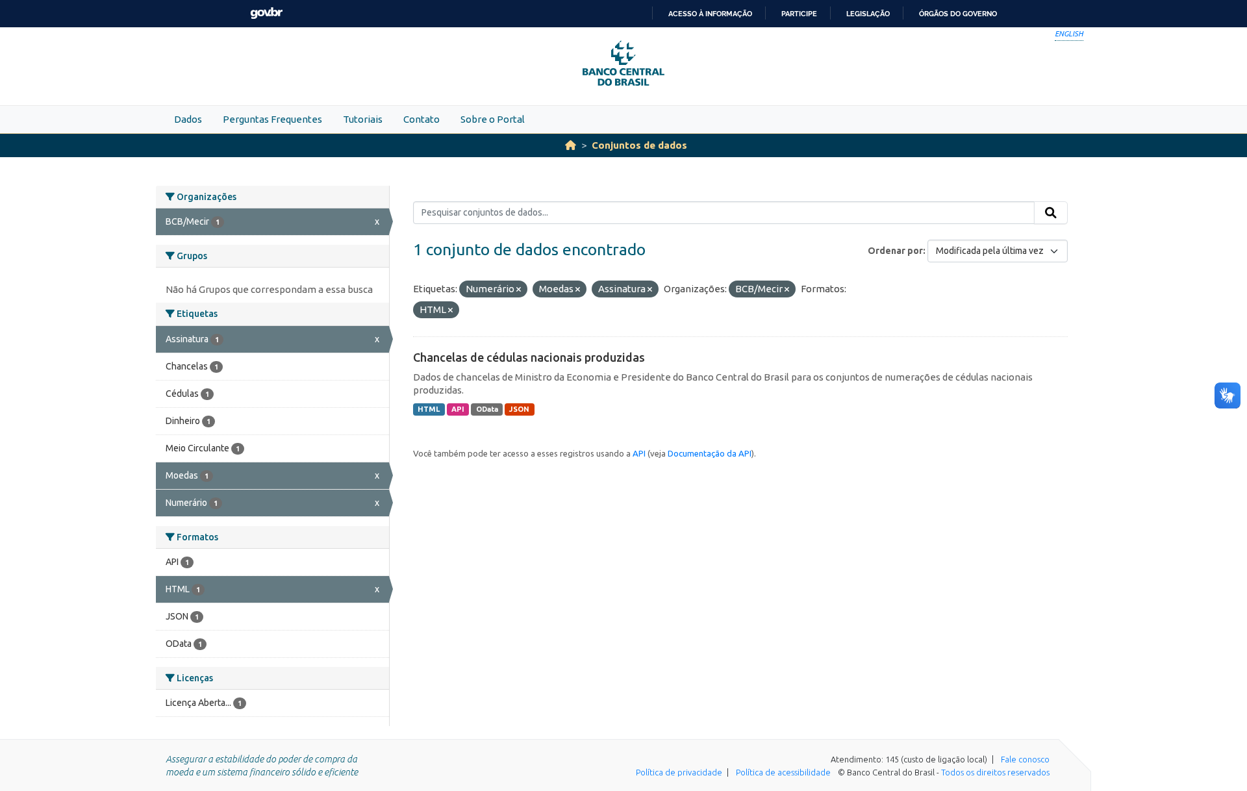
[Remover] (518, 290)
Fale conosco (1025, 759)
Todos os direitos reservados (995, 772)
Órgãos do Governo (958, 13)
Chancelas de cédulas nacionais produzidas (529, 357)
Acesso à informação (710, 13)
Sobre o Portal (492, 119)
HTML (429, 409)
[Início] (570, 145)
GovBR (266, 13)
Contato (421, 119)
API (457, 409)
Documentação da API (709, 453)
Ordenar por (895, 250)
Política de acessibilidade (783, 772)
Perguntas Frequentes (272, 119)
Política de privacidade (679, 772)
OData (487, 409)
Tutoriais (363, 119)
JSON (519, 409)
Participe (799, 13)
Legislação (868, 13)
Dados (188, 119)
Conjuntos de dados (639, 145)
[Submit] (1051, 213)
